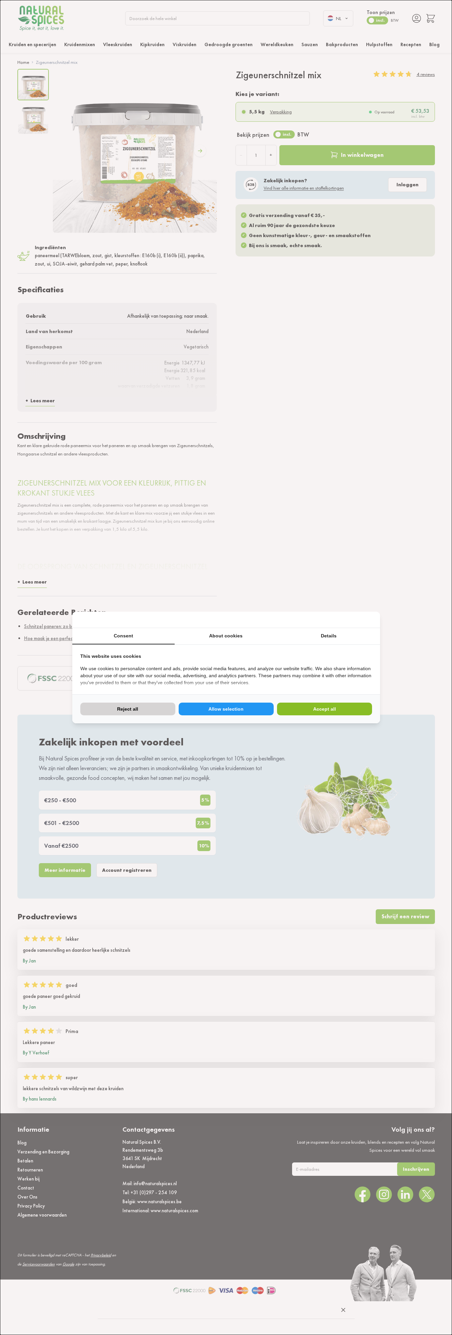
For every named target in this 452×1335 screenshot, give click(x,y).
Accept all (324, 709)
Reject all (127, 709)
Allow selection (226, 709)
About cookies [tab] (226, 635)
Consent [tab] (123, 635)
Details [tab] (329, 635)
